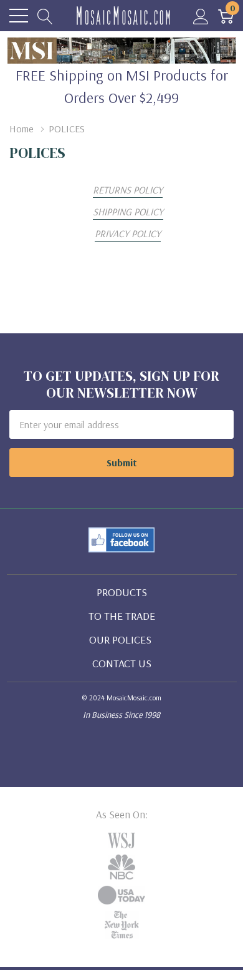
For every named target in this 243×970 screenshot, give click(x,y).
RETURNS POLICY (128, 190)
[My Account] (201, 16)
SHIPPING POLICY (128, 211)
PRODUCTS (122, 592)
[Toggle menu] (18, 15)
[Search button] (45, 16)
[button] (122, 539)
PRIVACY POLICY (128, 233)
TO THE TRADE (121, 616)
